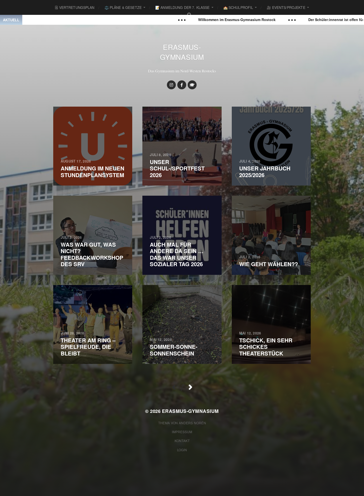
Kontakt (182, 440)
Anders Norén (192, 423)
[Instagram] (171, 84)
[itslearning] (192, 84)
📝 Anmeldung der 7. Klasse (182, 7)
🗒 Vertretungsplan (74, 7)
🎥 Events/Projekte (286, 7)
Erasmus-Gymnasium (182, 52)
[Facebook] (181, 84)
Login (182, 450)
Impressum (182, 431)
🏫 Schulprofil (238, 7)
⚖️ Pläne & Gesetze (123, 7)
